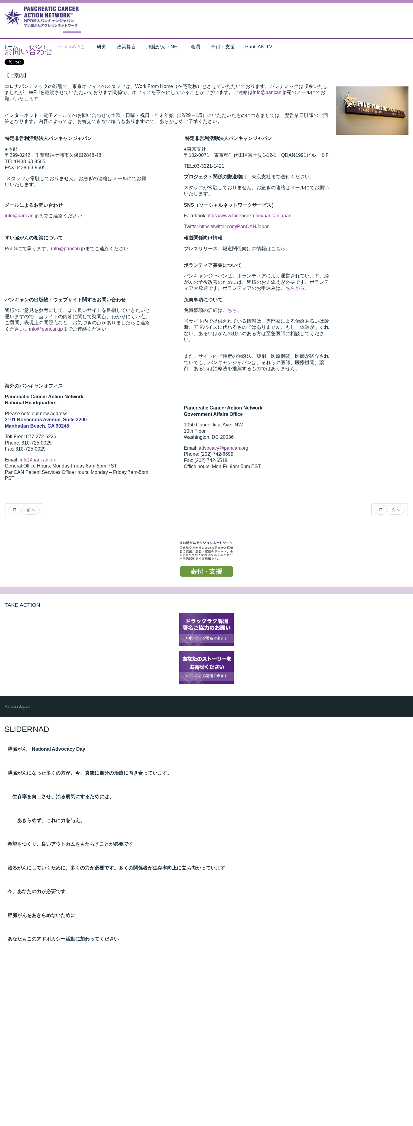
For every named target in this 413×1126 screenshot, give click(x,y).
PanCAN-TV (258, 46)
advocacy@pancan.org (223, 448)
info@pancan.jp (270, 92)
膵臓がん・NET (163, 46)
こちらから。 (295, 288)
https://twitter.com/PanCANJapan (234, 226)
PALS (11, 248)
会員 (195, 46)
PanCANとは (71, 46)
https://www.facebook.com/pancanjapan (249, 215)
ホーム (10, 46)
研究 (101, 46)
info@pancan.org (38, 459)
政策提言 (126, 46)
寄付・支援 (223, 46)
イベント (37, 46)
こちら (278, 248)
